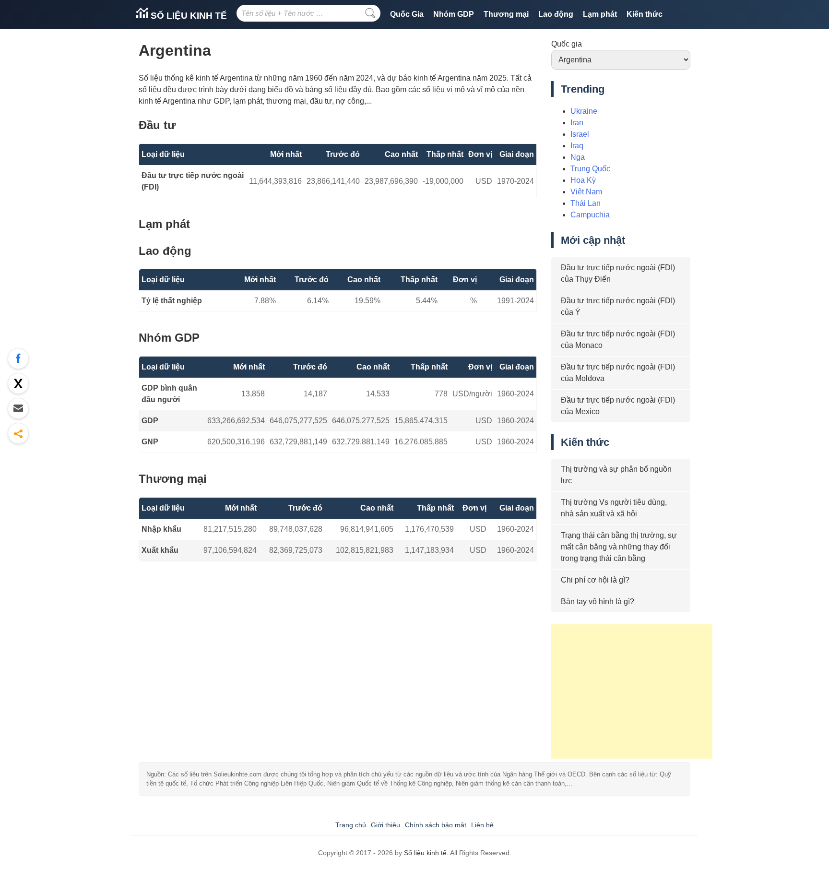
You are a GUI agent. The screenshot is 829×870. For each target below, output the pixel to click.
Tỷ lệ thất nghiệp (172, 301)
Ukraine (583, 111)
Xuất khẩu (160, 550)
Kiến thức (645, 14)
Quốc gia (566, 44)
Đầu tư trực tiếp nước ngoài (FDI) (193, 181)
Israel (579, 134)
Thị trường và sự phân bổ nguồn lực (616, 475)
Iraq (576, 146)
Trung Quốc (590, 169)
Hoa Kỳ (583, 180)
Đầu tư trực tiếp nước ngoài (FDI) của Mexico (618, 406)
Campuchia (590, 215)
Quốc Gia (407, 14)
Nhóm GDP (453, 14)
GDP (150, 421)
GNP (150, 442)
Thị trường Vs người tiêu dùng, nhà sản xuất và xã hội (614, 508)
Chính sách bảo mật (435, 825)
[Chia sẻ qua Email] (18, 408)
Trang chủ (350, 825)
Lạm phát (600, 14)
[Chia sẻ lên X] (18, 383)
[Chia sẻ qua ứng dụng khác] (18, 433)
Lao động (555, 14)
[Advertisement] (631, 691)
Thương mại (506, 14)
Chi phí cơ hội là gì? (595, 580)
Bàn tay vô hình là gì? (597, 601)
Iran (576, 123)
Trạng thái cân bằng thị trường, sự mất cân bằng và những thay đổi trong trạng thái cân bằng (619, 546)
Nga (577, 157)
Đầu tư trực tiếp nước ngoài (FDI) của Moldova (618, 372)
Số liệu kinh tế (187, 16)
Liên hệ (482, 825)
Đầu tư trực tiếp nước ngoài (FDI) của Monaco (618, 339)
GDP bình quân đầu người (169, 394)
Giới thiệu (385, 825)
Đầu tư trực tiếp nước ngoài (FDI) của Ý (618, 306)
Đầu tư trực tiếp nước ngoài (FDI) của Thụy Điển (618, 273)
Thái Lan (585, 203)
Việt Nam (586, 192)
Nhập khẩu (161, 529)
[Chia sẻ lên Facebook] (18, 358)
